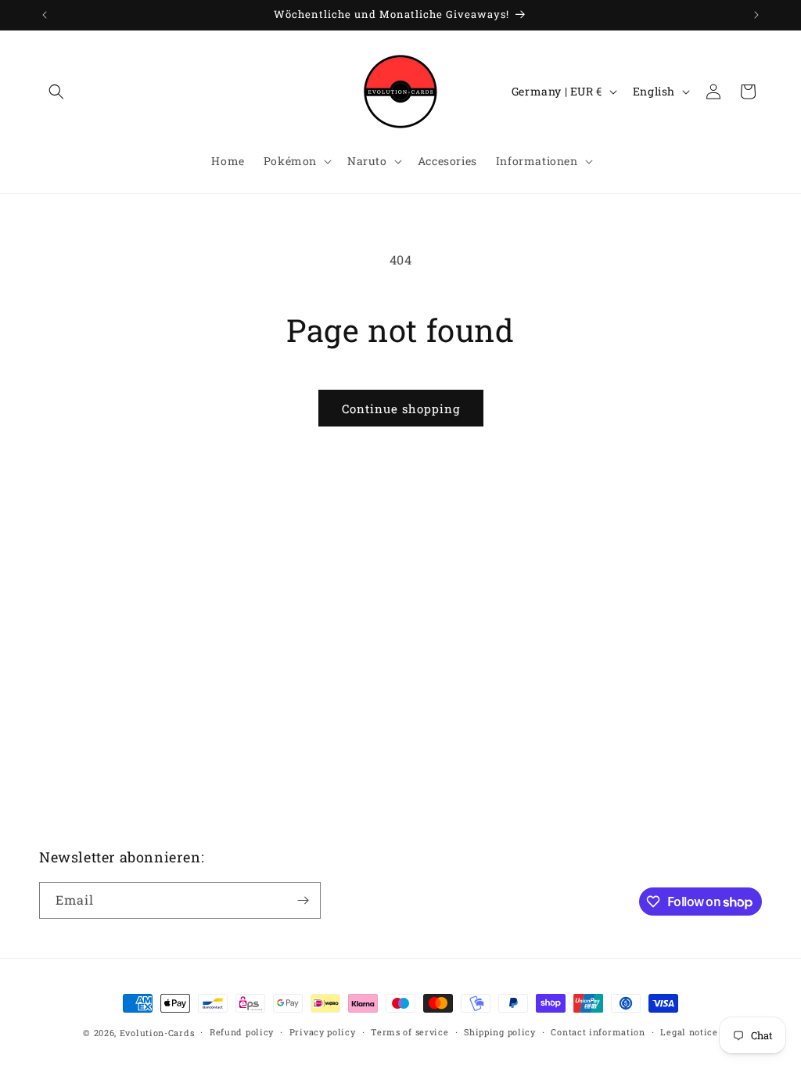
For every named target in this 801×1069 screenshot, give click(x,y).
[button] (56, 91)
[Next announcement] (756, 15)
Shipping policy (500, 1032)
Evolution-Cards (157, 1032)
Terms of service (409, 1032)
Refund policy (242, 1032)
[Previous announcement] (44, 15)
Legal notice (688, 1032)
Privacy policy (322, 1032)
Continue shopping (401, 408)
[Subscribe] (303, 900)
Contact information (598, 1032)
